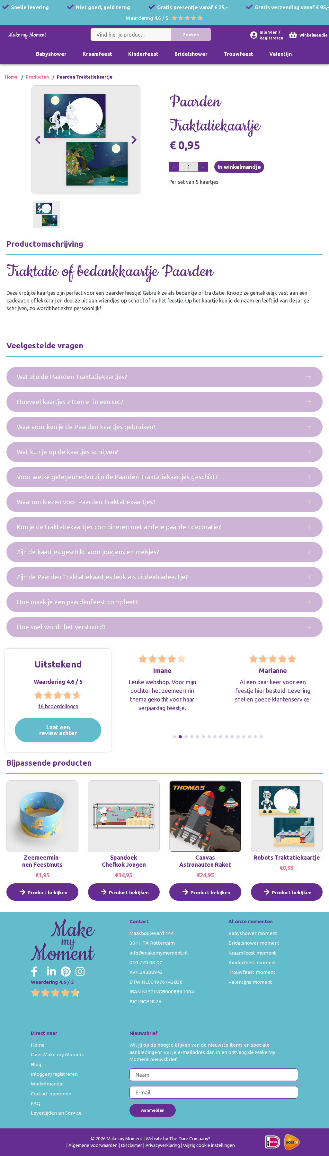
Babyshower (51, 54)
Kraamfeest (97, 54)
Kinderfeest (143, 54)
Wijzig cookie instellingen (209, 1145)
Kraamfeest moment (252, 953)
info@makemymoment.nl (158, 953)
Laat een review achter (58, 730)
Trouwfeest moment (251, 972)
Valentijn (280, 54)
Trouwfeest (238, 54)
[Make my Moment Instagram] (80, 971)
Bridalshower (191, 54)
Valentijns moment (250, 982)
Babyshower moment (252, 933)
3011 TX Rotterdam (152, 943)
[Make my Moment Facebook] (34, 971)
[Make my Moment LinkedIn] (51, 971)
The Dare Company (188, 1138)
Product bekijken (47, 892)
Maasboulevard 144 (151, 933)
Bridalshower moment (254, 943)
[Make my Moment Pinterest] (66, 971)
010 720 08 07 (145, 962)
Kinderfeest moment (252, 962)
